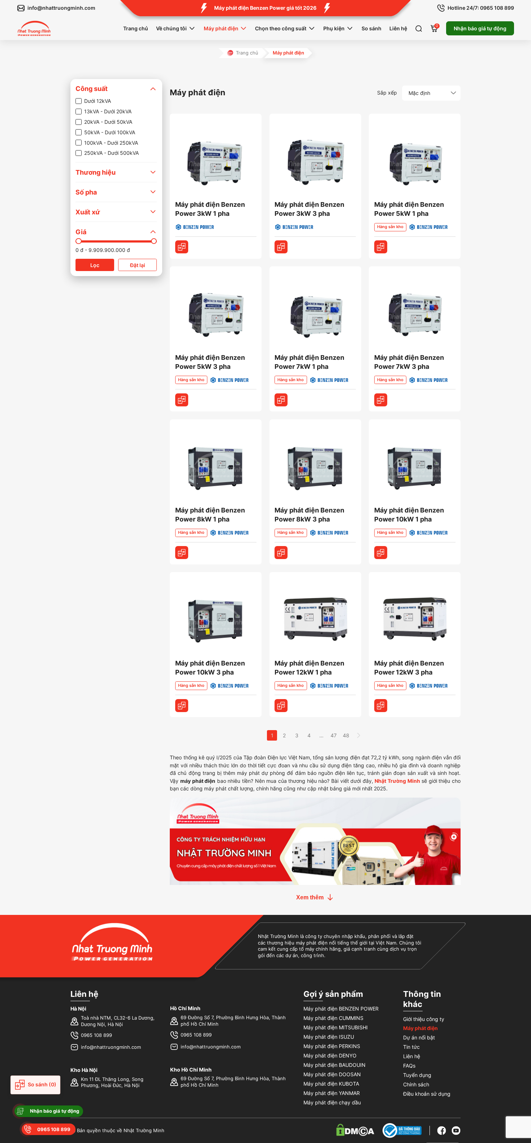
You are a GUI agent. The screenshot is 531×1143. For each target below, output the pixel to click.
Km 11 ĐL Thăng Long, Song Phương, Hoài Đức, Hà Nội (112, 1083)
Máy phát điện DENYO (330, 1055)
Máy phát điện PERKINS (331, 1046)
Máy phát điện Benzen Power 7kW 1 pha (309, 362)
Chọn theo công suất (280, 28)
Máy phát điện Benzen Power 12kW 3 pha (409, 667)
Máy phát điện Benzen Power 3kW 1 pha (210, 209)
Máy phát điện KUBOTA (331, 1084)
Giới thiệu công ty (423, 1019)
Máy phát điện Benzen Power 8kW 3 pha (309, 514)
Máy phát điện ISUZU (328, 1037)
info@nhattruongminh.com (111, 1047)
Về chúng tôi (171, 28)
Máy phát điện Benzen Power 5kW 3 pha (210, 362)
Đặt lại (137, 265)
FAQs (409, 1066)
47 (334, 735)
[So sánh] (181, 246)
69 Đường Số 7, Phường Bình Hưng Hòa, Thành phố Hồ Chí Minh (233, 1021)
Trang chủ (135, 28)
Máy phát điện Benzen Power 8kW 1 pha (210, 514)
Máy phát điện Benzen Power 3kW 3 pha (309, 209)
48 (346, 735)
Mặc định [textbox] (419, 93)
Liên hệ (398, 28)
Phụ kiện (334, 28)
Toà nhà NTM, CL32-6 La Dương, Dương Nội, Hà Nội (118, 1021)
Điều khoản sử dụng (426, 1094)
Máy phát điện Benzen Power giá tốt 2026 (265, 8)
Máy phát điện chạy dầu (332, 1102)
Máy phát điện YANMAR (331, 1093)
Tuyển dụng (417, 1075)
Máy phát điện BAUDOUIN (334, 1065)
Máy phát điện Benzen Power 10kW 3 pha (210, 667)
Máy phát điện (221, 28)
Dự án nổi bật (419, 1037)
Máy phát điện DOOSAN (332, 1074)
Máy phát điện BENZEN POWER (341, 1008)
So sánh (371, 28)
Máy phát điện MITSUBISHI (335, 1027)
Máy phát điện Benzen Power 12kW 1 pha (309, 667)
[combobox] (431, 93)
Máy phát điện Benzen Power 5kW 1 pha (409, 209)
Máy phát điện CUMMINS (333, 1018)
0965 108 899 (96, 1035)
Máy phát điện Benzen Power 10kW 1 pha (409, 514)
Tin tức (411, 1047)
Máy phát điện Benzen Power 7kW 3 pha (409, 362)
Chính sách (416, 1084)
